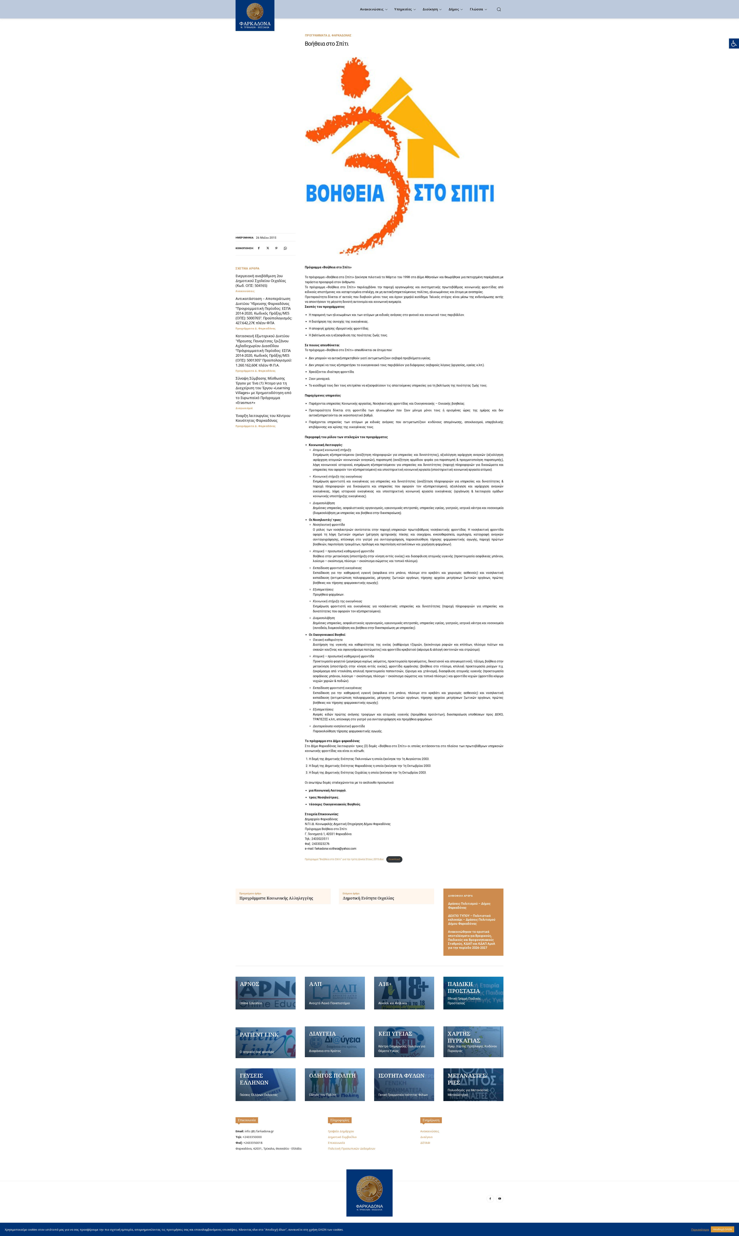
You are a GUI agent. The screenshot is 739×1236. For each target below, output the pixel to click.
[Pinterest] (276, 248)
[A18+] (404, 993)
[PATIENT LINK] (266, 1042)
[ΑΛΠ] (335, 993)
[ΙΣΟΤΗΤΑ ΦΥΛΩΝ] (404, 1084)
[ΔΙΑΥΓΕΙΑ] (335, 1041)
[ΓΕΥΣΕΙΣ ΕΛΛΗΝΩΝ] (266, 1084)
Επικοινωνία (247, 1120)
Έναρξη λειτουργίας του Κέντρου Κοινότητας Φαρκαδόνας (263, 418)
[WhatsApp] (285, 248)
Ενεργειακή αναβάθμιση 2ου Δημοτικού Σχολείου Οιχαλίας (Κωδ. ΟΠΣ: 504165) (261, 281)
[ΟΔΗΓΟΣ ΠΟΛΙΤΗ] (335, 1084)
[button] (734, 43)
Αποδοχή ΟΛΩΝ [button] (722, 1229)
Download (394, 859)
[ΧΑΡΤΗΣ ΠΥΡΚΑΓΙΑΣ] (473, 1041)
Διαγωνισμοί (244, 408)
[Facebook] (258, 248)
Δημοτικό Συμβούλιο (342, 1137)
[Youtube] (499, 1199)
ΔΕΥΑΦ (425, 1143)
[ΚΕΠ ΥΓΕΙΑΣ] (404, 1041)
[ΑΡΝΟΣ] (266, 993)
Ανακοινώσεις (245, 291)
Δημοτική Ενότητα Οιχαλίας (368, 898)
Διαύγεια (426, 1137)
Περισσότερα (700, 1229)
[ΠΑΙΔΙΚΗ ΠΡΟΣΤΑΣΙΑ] (473, 993)
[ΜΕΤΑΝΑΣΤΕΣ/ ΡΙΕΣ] (473, 1084)
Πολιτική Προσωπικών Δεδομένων (351, 1148)
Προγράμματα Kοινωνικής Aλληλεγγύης (276, 898)
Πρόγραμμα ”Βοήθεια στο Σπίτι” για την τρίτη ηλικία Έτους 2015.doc (344, 859)
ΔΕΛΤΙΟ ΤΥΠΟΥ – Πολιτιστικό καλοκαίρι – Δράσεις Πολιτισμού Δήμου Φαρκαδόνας (471, 920)
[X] (267, 248)
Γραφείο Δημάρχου (341, 1131)
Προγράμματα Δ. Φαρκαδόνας (328, 35)
